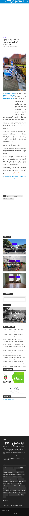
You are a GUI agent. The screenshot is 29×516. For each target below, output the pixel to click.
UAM (10, 492)
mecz (8, 483)
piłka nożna (5, 485)
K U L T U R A (12, 260)
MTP (15, 483)
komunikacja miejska (7, 479)
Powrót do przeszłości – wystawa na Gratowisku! (14, 263)
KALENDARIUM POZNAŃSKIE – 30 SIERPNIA (14, 332)
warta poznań (22, 492)
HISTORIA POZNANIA (19, 472)
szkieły (19, 490)
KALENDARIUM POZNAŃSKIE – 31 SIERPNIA (14, 314)
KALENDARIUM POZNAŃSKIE (15, 474)
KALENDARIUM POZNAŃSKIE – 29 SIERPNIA (14, 334)
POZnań (4, 37)
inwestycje (5, 474)
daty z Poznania (12, 470)
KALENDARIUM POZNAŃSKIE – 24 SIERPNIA (14, 361)
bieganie (11, 467)
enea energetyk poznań (8, 472)
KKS (23, 474)
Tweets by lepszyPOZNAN (8, 399)
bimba (15, 467)
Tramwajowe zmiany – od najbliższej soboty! (14, 344)
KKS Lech (5, 476)
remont (9, 488)
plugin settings (19, 505)
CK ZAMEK (20, 467)
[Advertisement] (14, 19)
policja (11, 485)
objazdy (19, 483)
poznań (5, 488)
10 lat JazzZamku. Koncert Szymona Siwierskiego (15, 363)
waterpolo (5, 494)
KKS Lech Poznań (12, 476)
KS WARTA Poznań (14, 481)
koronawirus (21, 479)
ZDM (22, 494)
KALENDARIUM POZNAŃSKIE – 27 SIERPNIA (14, 339)
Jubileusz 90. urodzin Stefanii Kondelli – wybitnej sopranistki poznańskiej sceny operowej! (15, 358)
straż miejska (6, 490)
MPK (12, 483)
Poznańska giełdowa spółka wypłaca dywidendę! (15, 366)
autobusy (5, 467)
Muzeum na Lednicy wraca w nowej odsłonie (14, 352)
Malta (4, 483)
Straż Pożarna (13, 490)
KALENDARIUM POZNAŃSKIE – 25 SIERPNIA (14, 350)
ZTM (4, 497)
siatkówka (15, 488)
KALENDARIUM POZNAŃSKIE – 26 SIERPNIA (14, 341)
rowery (20, 196)
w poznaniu (11, 494)
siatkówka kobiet (22, 488)
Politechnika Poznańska (19, 485)
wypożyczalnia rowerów (8, 198)
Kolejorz (19, 476)
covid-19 (5, 470)
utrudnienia (15, 492)
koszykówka (5, 481)
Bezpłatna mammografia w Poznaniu (13, 355)
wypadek (18, 494)
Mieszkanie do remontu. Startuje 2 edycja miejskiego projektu (14, 280)
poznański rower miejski (12, 196)
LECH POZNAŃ (22, 481)
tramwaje (5, 492)
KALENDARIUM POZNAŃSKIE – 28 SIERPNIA (14, 337)
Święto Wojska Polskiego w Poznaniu (14, 246)
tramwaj (23, 490)
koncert (15, 479)
